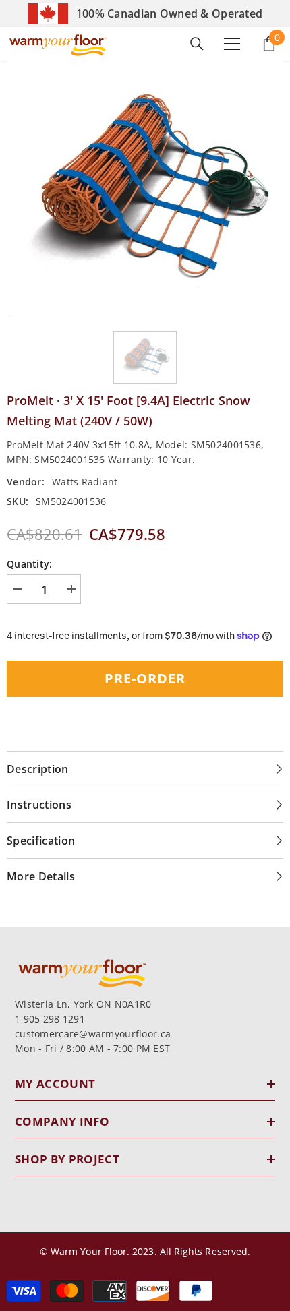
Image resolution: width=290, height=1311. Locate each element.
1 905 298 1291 (50, 1018)
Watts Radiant (85, 481)
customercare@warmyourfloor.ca (93, 1033)
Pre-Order (145, 678)
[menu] (232, 44)
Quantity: (30, 563)
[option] (145, 189)
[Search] (197, 44)
